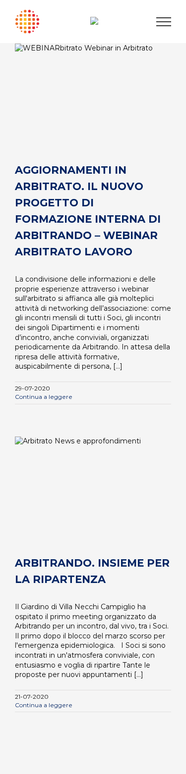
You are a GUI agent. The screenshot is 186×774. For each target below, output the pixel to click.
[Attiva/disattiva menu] (164, 21)
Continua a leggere (43, 396)
